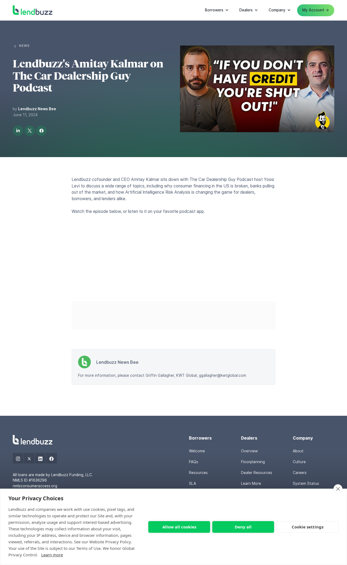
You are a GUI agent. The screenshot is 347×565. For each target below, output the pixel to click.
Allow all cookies (179, 527)
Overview (249, 451)
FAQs (193, 462)
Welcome (197, 451)
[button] (217, 10)
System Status (306, 483)
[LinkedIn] (40, 458)
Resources (198, 472)
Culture (299, 462)
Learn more (52, 554)
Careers (300, 472)
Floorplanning (253, 462)
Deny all (243, 527)
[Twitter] (29, 458)
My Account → (315, 10)
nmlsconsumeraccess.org (35, 486)
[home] (32, 10)
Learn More (251, 483)
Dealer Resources (256, 472)
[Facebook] (51, 458)
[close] (337, 488)
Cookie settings (307, 527)
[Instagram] (18, 458)
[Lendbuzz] (32, 439)
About (298, 451)
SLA (192, 483)
